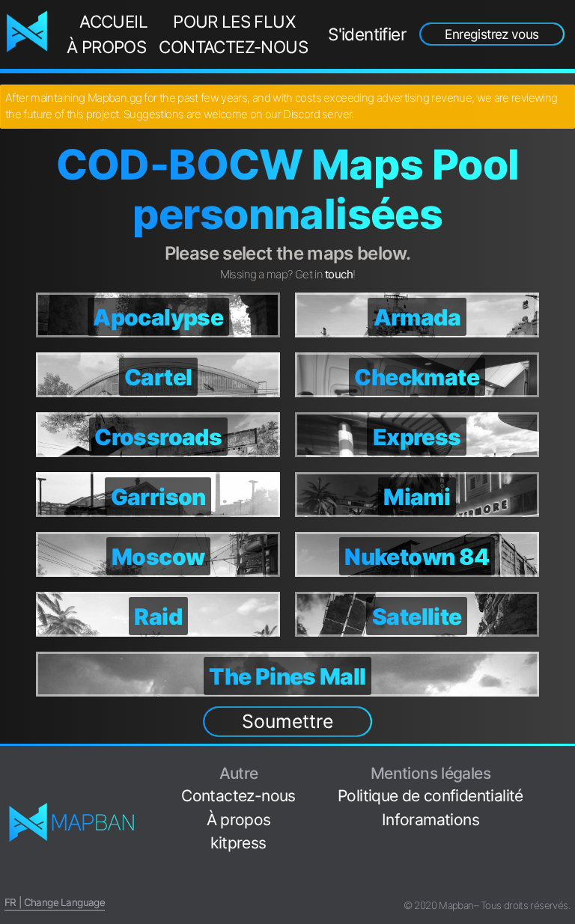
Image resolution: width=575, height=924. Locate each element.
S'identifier (367, 34)
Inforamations (430, 819)
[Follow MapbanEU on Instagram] (564, 812)
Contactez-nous (233, 47)
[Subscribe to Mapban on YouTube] (564, 859)
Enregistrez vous (491, 34)
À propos (106, 47)
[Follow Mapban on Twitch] (564, 836)
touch (339, 274)
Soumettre (287, 721)
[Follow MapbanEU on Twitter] (564, 789)
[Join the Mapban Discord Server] (564, 882)
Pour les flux (234, 21)
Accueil (113, 21)
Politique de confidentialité (430, 795)
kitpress (238, 842)
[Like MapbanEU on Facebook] (564, 765)
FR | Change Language (54, 902)
